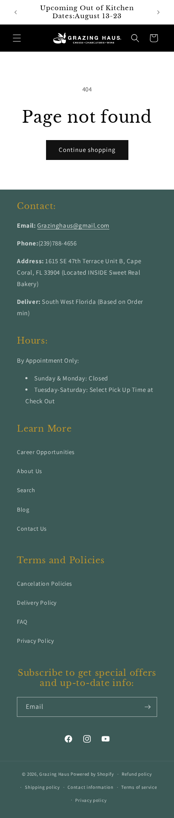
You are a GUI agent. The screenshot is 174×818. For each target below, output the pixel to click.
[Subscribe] (147, 707)
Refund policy (137, 774)
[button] (17, 38)
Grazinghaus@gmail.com (73, 225)
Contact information (90, 787)
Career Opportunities (46, 452)
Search (26, 490)
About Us (29, 471)
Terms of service (139, 787)
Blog (23, 509)
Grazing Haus (54, 774)
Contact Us (32, 528)
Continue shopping (87, 150)
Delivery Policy (37, 602)
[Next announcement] (158, 12)
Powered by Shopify (92, 774)
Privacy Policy (35, 640)
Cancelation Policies (44, 583)
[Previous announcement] (15, 12)
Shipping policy (42, 787)
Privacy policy (90, 800)
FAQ (22, 621)
